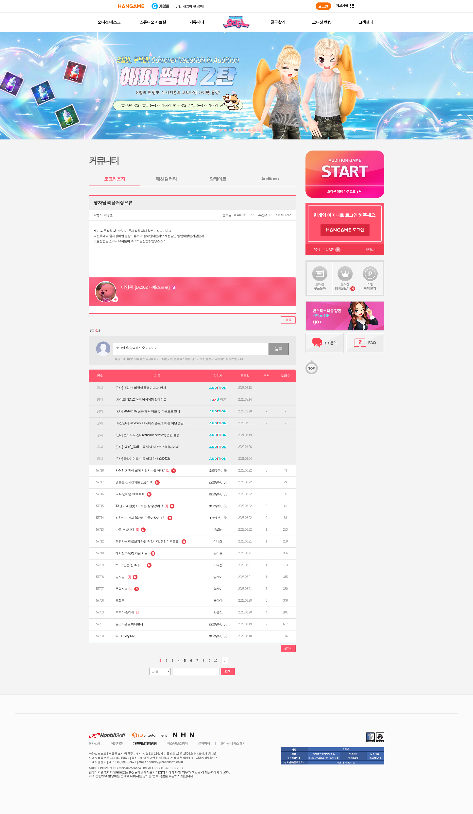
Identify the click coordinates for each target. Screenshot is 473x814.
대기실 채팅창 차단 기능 (132, 553)
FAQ (365, 343)
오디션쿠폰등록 (320, 286)
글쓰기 (288, 648)
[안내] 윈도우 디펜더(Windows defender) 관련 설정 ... (149, 435)
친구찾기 (277, 22)
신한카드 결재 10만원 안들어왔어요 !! (140, 518)
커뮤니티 (196, 22)
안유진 (217, 612)
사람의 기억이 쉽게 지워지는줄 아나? (143, 470)
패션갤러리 (166, 178)
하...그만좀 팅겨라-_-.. (130, 565)
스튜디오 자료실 (152, 22)
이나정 (217, 565)
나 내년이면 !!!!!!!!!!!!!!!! (130, 494)
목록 (288, 320)
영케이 (217, 577)
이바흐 (217, 541)
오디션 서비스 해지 (232, 743)
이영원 (108, 215)
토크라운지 (114, 178)
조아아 (217, 600)
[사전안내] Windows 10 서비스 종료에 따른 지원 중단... (151, 423)
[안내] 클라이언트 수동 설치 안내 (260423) (142, 458)
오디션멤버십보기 (342, 286)
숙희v (217, 529)
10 (215, 660)
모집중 (120, 600)
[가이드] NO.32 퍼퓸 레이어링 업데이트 (141, 399)
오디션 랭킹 (321, 22)
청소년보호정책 (177, 743)
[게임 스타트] (344, 168)
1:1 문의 (324, 343)
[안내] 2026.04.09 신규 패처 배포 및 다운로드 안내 (148, 411)
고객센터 (365, 22)
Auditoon (270, 178)
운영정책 (204, 743)
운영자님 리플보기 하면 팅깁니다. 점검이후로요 (147, 541)
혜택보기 (370, 249)
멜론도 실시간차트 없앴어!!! (134, 482)
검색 (227, 671)
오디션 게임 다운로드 (344, 191)
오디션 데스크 (109, 22)
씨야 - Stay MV (125, 636)
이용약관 (117, 743)
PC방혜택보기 (370, 286)
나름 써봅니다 (128, 529)
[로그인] (323, 6)
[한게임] (131, 6)
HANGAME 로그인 (345, 230)
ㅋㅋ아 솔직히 (127, 612)
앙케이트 (218, 178)
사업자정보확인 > (206, 758)
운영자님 (124, 589)
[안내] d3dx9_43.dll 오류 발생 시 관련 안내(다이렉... (148, 447)
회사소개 (95, 743)
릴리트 (217, 553)
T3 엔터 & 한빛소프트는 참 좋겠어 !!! (142, 506)
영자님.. (124, 577)
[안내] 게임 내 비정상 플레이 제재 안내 (141, 388)
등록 (278, 348)
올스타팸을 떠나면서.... (131, 624)
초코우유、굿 (218, 470)
